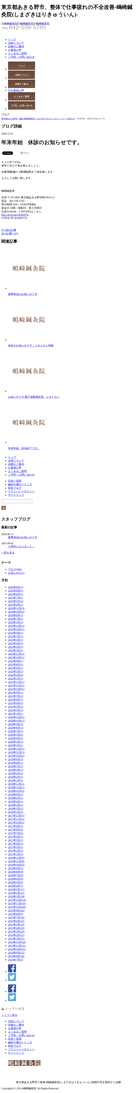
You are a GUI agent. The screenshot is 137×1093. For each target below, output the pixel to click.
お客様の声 (14, 50)
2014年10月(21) (17, 949)
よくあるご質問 (17, 53)
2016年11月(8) (16, 861)
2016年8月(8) (15, 871)
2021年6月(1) (15, 699)
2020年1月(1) (15, 745)
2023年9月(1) (15, 632)
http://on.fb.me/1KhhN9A (15, 214)
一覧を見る (8, 552)
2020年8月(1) (15, 727)
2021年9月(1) (15, 692)
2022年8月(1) (15, 664)
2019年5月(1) (15, 769)
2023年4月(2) (15, 643)
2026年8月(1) (15, 587)
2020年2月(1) (15, 741)
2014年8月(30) (16, 956)
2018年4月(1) (15, 801)
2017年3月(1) (15, 847)
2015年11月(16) (17, 903)
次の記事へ (8, 233)
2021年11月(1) (16, 685)
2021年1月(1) (15, 713)
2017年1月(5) (15, 854)
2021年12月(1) (16, 682)
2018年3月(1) (15, 805)
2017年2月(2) (15, 850)
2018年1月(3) (15, 812)
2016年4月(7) (15, 885)
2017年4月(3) (15, 843)
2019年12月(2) (16, 748)
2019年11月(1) (16, 752)
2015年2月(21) (16, 935)
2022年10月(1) (16, 657)
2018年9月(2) (15, 794)
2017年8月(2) (15, 829)
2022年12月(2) (16, 654)
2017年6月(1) (15, 836)
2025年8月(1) (15, 594)
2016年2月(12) (16, 893)
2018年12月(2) (16, 784)
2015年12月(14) (17, 900)
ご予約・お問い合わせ (21, 57)
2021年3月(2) (15, 706)
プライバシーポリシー (21, 491)
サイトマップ (16, 495)
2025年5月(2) (15, 601)
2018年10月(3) (16, 791)
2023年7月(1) (15, 636)
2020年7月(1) (15, 731)
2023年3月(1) (15, 646)
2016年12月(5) (16, 857)
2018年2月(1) (15, 808)
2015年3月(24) (16, 931)
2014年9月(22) (16, 952)
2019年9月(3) (15, 759)
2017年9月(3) (15, 826)
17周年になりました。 (21, 546)
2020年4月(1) (15, 738)
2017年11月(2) (16, 819)
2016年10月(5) (16, 864)
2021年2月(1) (15, 710)
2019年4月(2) (15, 773)
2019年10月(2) (16, 755)
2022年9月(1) (15, 661)
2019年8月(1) (15, 762)
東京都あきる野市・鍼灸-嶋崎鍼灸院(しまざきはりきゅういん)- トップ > (34, 118)
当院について (16, 43)
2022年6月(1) (15, 668)
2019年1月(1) (15, 780)
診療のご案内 (16, 46)
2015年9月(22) (16, 910)
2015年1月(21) (16, 938)
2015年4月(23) (16, 928)
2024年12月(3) (16, 608)
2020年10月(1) (16, 720)
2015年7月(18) (16, 917)
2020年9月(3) (15, 724)
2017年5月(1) (15, 840)
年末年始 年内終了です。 (24, 448)
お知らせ (71, 118)
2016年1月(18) (16, 896)
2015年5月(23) (16, 924)
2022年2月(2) (15, 675)
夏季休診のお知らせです (22, 294)
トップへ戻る (9, 1015)
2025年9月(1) (15, 590)
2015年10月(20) (17, 907)
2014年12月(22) (17, 942)
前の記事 (11, 230)
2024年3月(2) (15, 622)
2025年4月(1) (15, 604)
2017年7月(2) (15, 833)
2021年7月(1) (15, 696)
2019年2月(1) (15, 777)
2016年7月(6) (15, 875)
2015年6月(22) (16, 921)
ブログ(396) (15, 569)
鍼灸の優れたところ (20, 484)
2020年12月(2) (16, 717)
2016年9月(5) (15, 868)
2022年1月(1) (15, 678)
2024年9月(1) (15, 615)
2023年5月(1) (15, 639)
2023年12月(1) (16, 625)
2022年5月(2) (15, 671)
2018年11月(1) (16, 787)
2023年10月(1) (16, 629)
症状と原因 (14, 480)
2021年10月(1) (16, 689)
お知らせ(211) (16, 573)
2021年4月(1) (15, 703)
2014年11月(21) (17, 945)
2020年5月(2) (15, 734)
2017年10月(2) (16, 822)
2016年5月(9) (15, 882)
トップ (12, 39)
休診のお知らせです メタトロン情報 (30, 345)
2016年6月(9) (15, 878)
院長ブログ (14, 488)
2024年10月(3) (16, 611)
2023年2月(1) (15, 650)
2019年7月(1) (15, 766)
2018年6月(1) (15, 798)
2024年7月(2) (15, 618)
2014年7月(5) (15, 959)
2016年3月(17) (16, 889)
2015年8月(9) (15, 914)
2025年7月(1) (15, 597)
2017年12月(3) (16, 815)
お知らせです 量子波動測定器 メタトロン (33, 396)
